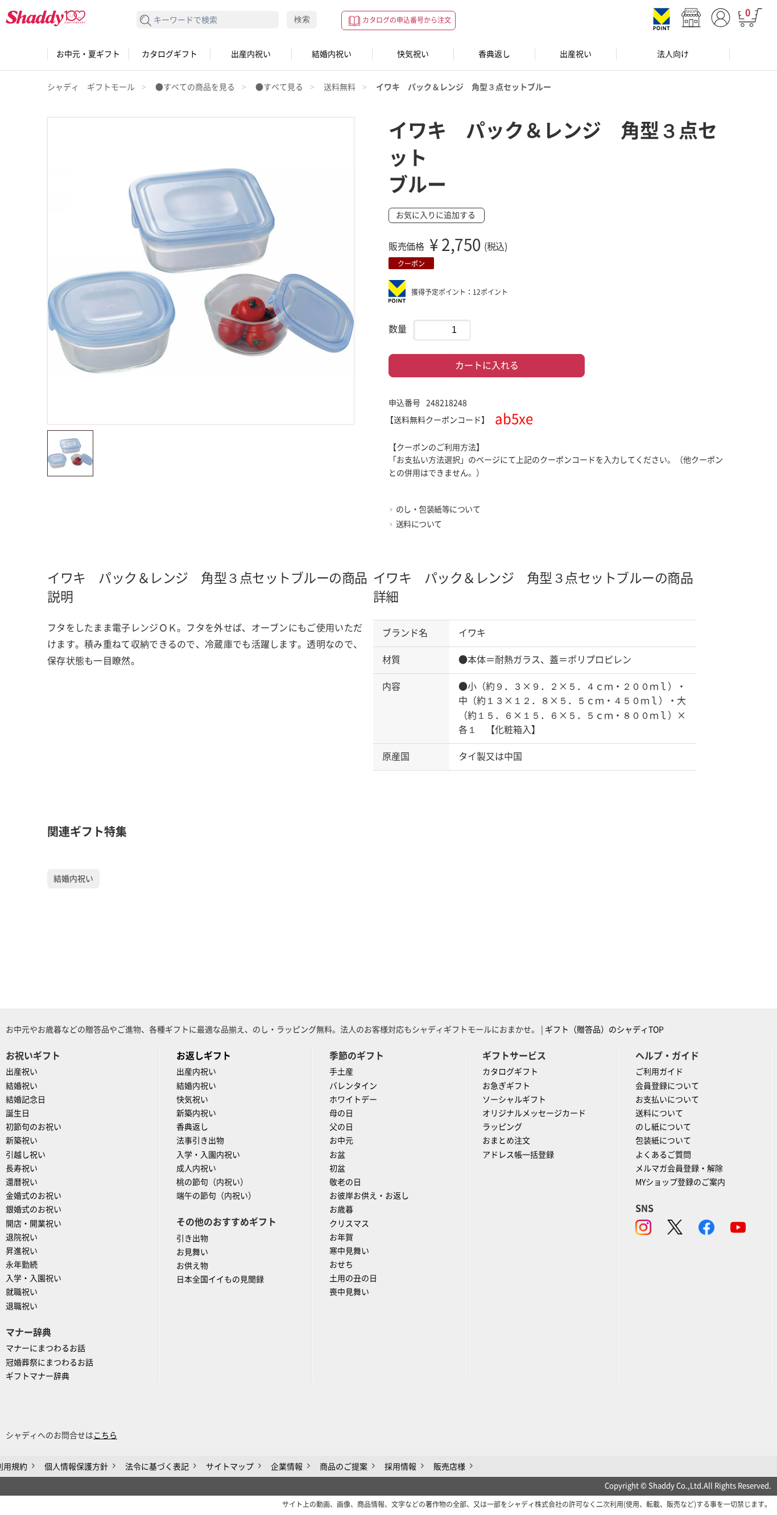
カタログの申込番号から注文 (406, 20)
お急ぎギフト (506, 1086)
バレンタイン (353, 1086)
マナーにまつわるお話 (45, 1348)
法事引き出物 (200, 1141)
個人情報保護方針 (76, 1467)
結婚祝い (22, 1086)
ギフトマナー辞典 (37, 1376)
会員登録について (667, 1086)
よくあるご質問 (663, 1155)
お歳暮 (341, 1209)
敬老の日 (345, 1182)
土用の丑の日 (353, 1278)
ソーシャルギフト (514, 1100)
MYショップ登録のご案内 (680, 1182)
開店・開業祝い (33, 1224)
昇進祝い (22, 1251)
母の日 (341, 1113)
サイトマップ (230, 1467)
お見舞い (192, 1252)
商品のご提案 (343, 1467)
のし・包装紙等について (438, 509)
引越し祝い (26, 1155)
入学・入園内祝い (208, 1155)
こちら (105, 1435)
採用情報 (400, 1467)
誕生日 (18, 1113)
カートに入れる (487, 365)
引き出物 (192, 1238)
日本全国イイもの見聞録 (220, 1279)
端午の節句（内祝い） (216, 1196)
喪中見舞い (349, 1292)
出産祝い (576, 54)
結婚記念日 (26, 1100)
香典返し (494, 54)
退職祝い (22, 1306)
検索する (146, 21)
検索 (302, 19)
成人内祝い (196, 1168)
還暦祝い (22, 1182)
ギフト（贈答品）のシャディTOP (604, 1030)
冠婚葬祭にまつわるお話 (49, 1362)
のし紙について (663, 1127)
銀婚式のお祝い (33, 1209)
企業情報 (287, 1467)
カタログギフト (169, 54)
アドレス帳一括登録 (518, 1155)
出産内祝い (251, 54)
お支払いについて (667, 1100)
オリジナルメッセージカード (534, 1113)
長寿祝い (22, 1168)
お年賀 (341, 1237)
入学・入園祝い (33, 1278)
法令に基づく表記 (157, 1467)
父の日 (341, 1127)
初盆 (337, 1168)
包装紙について (663, 1141)
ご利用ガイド (659, 1072)
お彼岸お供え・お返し (369, 1196)
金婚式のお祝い (33, 1196)
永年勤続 (22, 1265)
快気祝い (413, 54)
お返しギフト (203, 1055)
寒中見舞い (349, 1251)
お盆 (337, 1155)
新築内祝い (196, 1113)
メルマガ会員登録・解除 (679, 1168)
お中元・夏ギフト (88, 54)
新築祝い (22, 1141)
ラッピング (502, 1127)
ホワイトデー (353, 1100)
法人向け (673, 54)
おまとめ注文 (506, 1141)
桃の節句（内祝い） (212, 1182)
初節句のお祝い (33, 1127)
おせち (341, 1265)
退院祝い (22, 1237)
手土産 (341, 1072)
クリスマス (349, 1224)
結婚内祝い (332, 54)
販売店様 (449, 1467)
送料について (419, 524)
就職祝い (22, 1292)
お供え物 (192, 1266)
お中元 (341, 1141)
